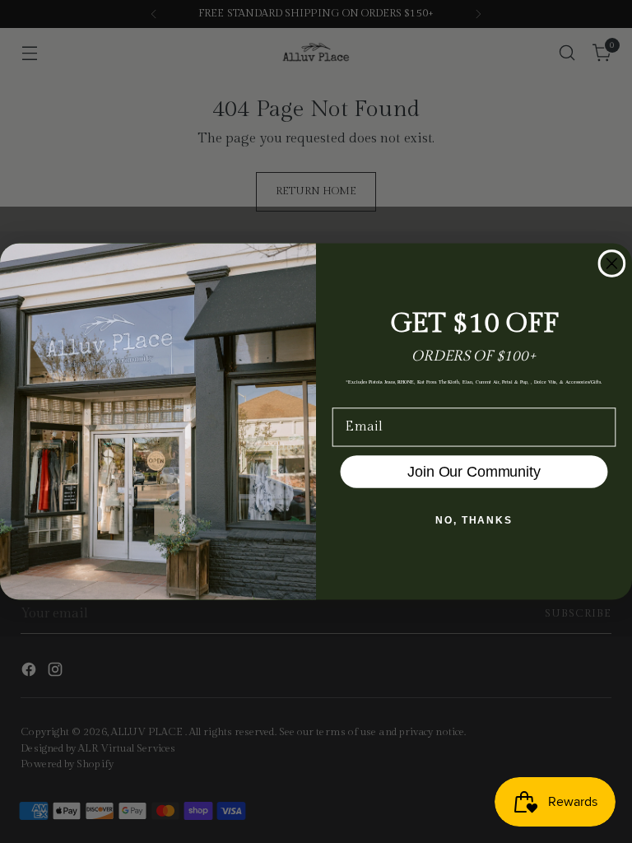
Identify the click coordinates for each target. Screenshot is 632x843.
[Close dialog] (612, 263)
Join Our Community (473, 471)
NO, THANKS (474, 520)
